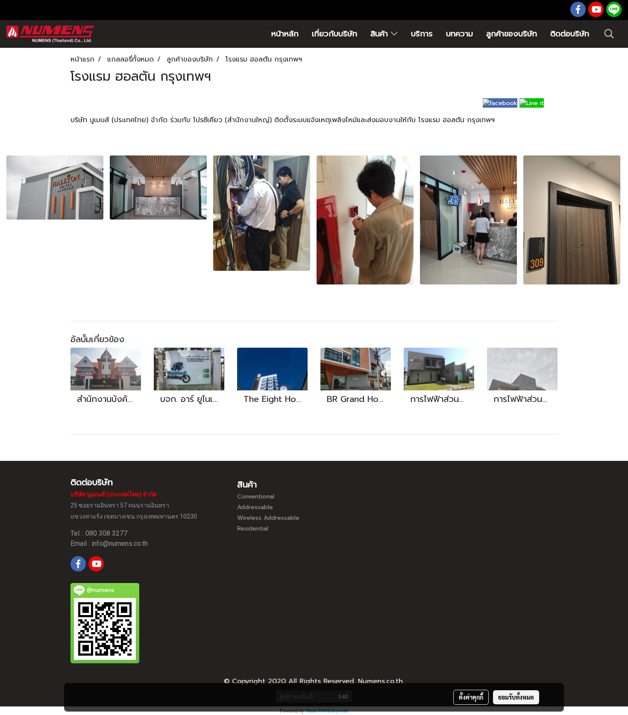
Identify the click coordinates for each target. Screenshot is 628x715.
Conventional (255, 496)
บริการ (422, 34)
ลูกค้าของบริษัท (511, 34)
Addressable (255, 507)
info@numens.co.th (119, 543)
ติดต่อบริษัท (569, 34)
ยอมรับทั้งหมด (516, 697)
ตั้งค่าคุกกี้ (471, 697)
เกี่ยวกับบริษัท (334, 34)
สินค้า (380, 34)
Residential (252, 528)
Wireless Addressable (268, 517)
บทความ (459, 34)
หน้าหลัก (285, 34)
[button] (609, 34)
